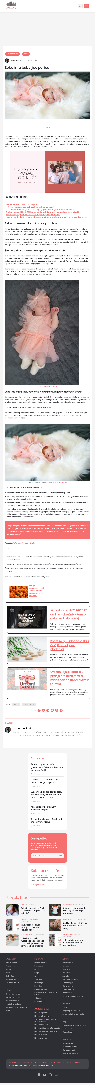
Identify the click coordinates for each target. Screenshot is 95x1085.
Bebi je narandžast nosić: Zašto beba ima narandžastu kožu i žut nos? (36, 590)
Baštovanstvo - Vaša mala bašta (45, 994)
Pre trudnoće (11, 963)
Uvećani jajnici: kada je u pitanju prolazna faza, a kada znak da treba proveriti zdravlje (46, 217)
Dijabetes (66, 973)
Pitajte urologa (40, 1038)
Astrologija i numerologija (73, 1014)
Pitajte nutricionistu (42, 1016)
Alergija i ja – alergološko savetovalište (45, 1020)
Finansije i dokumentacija (16, 1007)
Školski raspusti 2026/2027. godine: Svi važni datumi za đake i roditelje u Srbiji (42, 212)
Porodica (10, 990)
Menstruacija (67, 986)
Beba (26, 54)
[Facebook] (39, 710)
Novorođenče (12, 54)
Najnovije (37, 758)
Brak (8, 1011)
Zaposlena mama (70, 1047)
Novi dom (38, 986)
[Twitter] (43, 710)
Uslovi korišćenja (73, 1062)
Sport (36, 976)
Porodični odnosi (13, 994)
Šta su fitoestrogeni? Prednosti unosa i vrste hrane (46, 820)
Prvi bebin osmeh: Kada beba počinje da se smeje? (75, 926)
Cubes (50, 1066)
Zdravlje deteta (12, 983)
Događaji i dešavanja (71, 1011)
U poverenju (39, 1001)
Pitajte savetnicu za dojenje (45, 1031)
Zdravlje (65, 959)
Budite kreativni (12, 1001)
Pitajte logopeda (41, 1013)
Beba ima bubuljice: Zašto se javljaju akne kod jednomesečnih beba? (43, 209)
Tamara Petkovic (16, 61)
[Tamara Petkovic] (7, 60)
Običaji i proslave (13, 1004)
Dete (8, 973)
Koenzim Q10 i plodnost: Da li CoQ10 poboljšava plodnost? (33, 214)
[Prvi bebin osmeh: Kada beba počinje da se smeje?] (55, 925)
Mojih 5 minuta (40, 963)
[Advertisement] (47, 17)
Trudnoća (10, 966)
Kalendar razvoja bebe (29, 919)
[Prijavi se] (60, 855)
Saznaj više (36, 884)
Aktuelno (66, 1003)
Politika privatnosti (57, 1062)
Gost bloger (67, 1032)
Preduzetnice (67, 1043)
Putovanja (38, 983)
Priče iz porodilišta (70, 1053)
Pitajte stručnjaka (41, 1009)
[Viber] (52, 710)
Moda (36, 969)
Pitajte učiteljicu (40, 1035)
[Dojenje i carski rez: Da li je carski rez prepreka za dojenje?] (12, 910)
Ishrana (65, 966)
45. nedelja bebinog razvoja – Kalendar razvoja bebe (30, 927)
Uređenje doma (40, 989)
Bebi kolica (67, 1029)
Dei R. (46, 386)
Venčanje (38, 979)
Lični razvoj (38, 966)
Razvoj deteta (68, 919)
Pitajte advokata (41, 1025)
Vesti (64, 1007)
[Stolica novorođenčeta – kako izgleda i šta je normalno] (55, 910)
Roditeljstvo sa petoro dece (74, 1025)
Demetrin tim (14, 1062)
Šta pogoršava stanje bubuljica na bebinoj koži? (31, 207)
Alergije (65, 976)
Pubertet (10, 976)
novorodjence (29, 704)
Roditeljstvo (11, 959)
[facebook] (39, 1075)
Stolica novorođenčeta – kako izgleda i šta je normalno (76, 910)
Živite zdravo (67, 963)
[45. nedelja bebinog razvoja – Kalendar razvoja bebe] (12, 925)
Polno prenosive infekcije (72, 996)
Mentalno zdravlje (70, 979)
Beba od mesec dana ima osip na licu (23, 204)
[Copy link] (61, 710)
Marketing (44, 1062)
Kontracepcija (68, 989)
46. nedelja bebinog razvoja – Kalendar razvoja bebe (73, 942)
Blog (64, 1021)
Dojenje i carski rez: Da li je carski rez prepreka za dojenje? (33, 910)
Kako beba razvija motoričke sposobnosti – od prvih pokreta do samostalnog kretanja (32, 942)
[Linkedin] (47, 710)
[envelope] (56, 1075)
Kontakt (34, 1062)
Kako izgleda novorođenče (24, 543)
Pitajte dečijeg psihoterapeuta (47, 1028)
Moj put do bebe (69, 1050)
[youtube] (44, 1075)
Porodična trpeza (13, 997)
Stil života (38, 959)
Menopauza (67, 993)
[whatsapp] (56, 710)
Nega (36, 973)
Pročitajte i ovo (16, 897)
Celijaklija (66, 969)
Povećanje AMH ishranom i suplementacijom (44, 808)
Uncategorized (26, 935)
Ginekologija (67, 983)
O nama (25, 1062)
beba (16, 704)
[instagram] (50, 1075)
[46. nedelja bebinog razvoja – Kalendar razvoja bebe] (55, 940)
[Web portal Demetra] (11, 6)
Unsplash (54, 386)
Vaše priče (66, 1039)
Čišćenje (37, 998)
